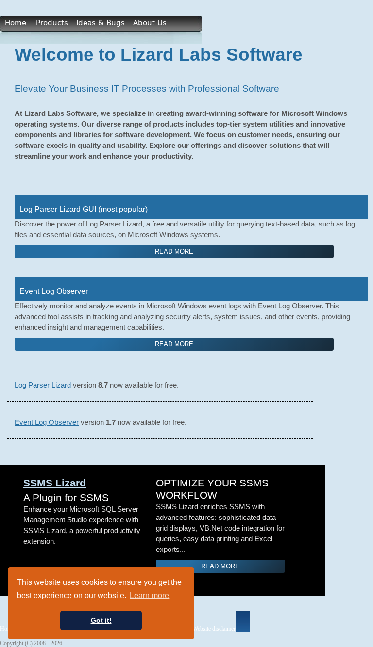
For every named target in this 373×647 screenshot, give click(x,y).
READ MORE (174, 251)
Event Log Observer (53, 291)
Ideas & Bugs (100, 22)
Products (52, 22)
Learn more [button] (149, 595)
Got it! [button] (101, 620)
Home (15, 22)
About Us (150, 22)
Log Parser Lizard (43, 385)
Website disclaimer (214, 628)
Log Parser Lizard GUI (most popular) (83, 209)
